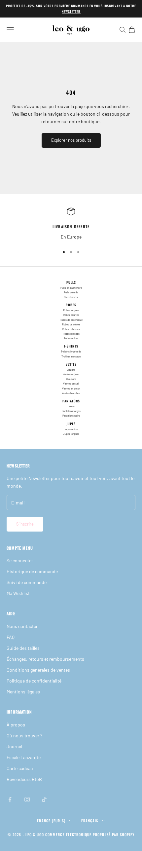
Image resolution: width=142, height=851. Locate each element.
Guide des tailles (23, 648)
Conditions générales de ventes (38, 670)
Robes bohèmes (71, 329)
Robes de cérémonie (71, 319)
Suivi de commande (27, 582)
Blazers (71, 369)
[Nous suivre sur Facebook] (10, 799)
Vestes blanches (71, 393)
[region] (71, 223)
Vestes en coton (71, 388)
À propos (16, 724)
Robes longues (71, 310)
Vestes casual (71, 383)
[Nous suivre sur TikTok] (44, 799)
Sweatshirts (71, 297)
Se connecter (20, 560)
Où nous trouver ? (24, 735)
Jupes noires (71, 429)
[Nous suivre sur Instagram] (27, 799)
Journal (14, 746)
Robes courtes (71, 314)
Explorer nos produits (71, 140)
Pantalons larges (71, 411)
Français (89, 820)
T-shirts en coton (71, 356)
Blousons (71, 379)
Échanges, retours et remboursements (45, 659)
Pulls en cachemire (71, 287)
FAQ (11, 637)
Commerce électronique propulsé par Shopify (89, 834)
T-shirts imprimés (71, 351)
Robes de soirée (71, 324)
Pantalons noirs (71, 415)
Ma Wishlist (18, 593)
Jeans (71, 406)
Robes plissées (71, 333)
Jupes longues (71, 433)
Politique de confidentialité (34, 681)
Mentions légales (23, 691)
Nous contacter (22, 626)
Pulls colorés (71, 292)
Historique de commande (32, 571)
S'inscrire (25, 524)
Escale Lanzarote (24, 757)
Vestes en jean (71, 374)
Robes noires (71, 338)
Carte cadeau (20, 768)
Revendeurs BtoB (24, 779)
